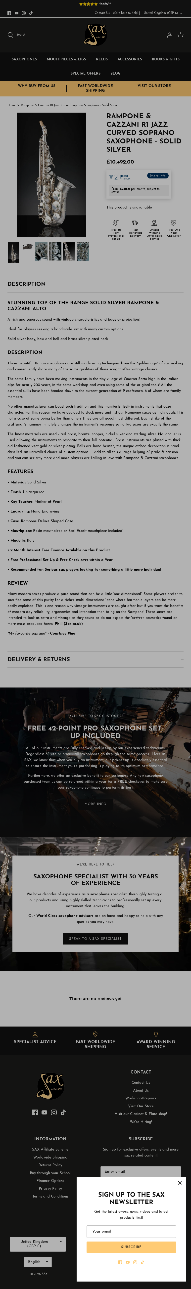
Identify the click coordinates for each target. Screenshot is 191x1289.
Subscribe (131, 1247)
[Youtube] (128, 1262)
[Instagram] (135, 1262)
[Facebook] (120, 1262)
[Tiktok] (142, 1262)
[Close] (179, 1182)
